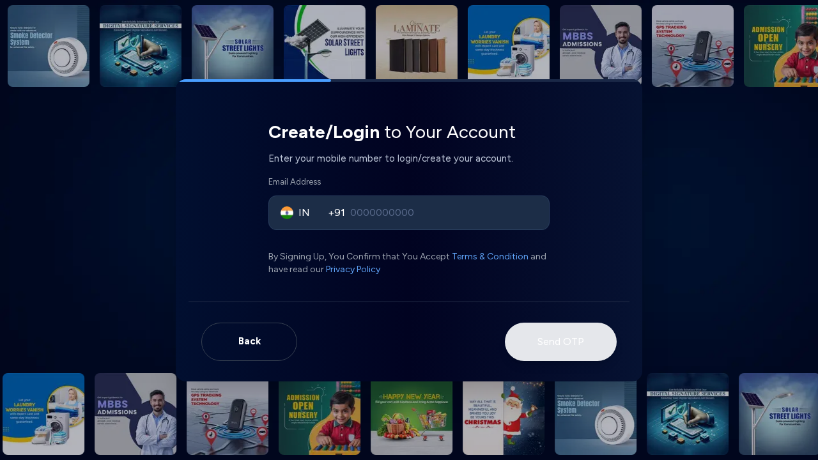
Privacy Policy (353, 269)
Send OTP (560, 341)
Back (249, 341)
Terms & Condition (490, 256)
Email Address (294, 182)
